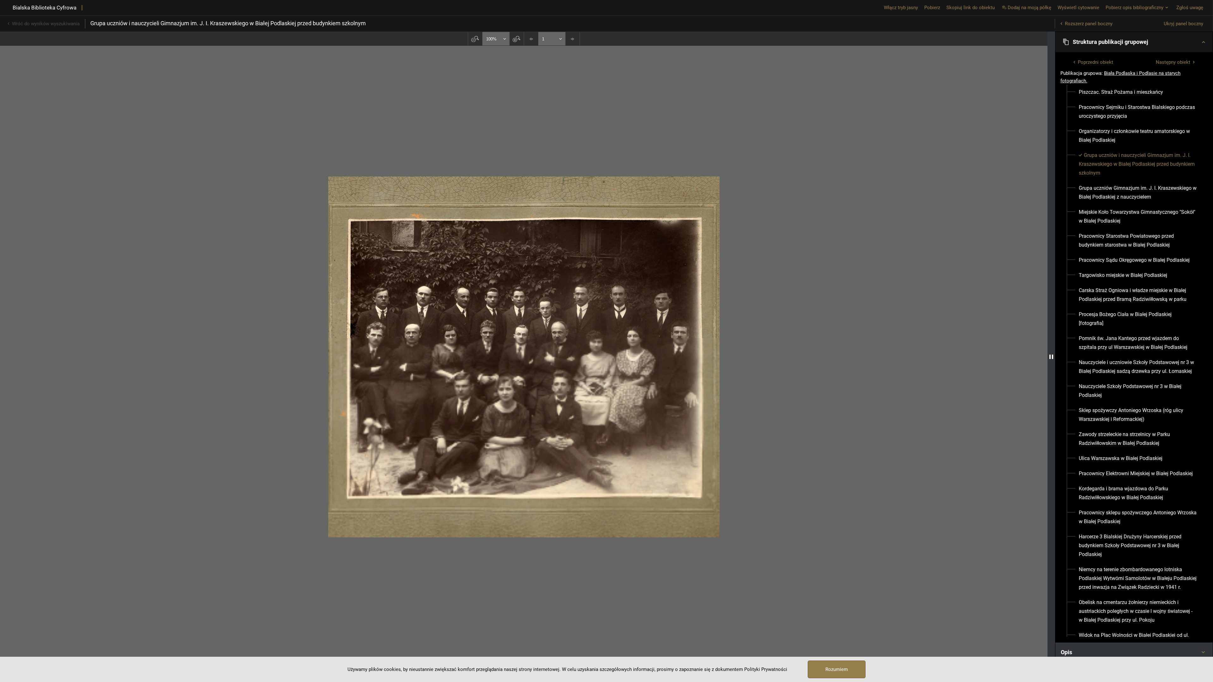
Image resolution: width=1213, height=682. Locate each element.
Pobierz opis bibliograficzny (1134, 7)
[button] (1134, 42)
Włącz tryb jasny (901, 7)
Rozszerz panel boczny (1089, 24)
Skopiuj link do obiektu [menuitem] (970, 7)
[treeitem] (1134, 92)
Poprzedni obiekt (1095, 62)
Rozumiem (836, 669)
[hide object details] (1051, 357)
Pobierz (932, 7)
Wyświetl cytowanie (1078, 7)
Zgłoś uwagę (1189, 7)
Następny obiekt (1173, 62)
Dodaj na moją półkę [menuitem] (1029, 7)
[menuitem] (1121, 92)
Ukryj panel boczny (1183, 24)
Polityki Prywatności (765, 669)
